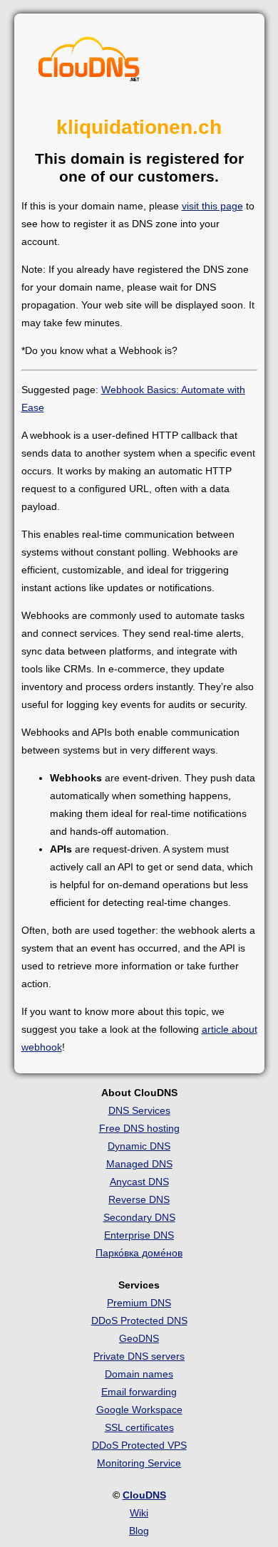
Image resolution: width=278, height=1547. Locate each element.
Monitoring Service (139, 1463)
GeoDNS (139, 1338)
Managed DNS (139, 1164)
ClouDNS (144, 1495)
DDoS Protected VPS (139, 1445)
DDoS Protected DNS (139, 1320)
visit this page (212, 206)
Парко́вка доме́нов (139, 1253)
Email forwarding (139, 1391)
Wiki (139, 1513)
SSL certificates (139, 1427)
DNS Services (139, 1110)
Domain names (139, 1374)
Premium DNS (139, 1302)
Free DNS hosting (139, 1128)
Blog (139, 1530)
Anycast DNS (139, 1181)
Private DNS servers (139, 1356)
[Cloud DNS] (89, 62)
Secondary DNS (139, 1217)
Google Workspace (139, 1409)
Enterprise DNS (139, 1235)
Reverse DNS (139, 1199)
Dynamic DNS (139, 1146)
